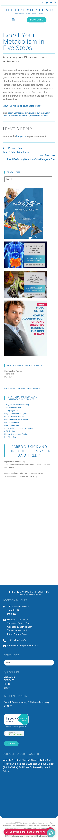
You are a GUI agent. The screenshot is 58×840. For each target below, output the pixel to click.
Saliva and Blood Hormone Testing (18, 428)
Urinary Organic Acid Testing (16, 434)
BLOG (7, 684)
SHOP (7, 687)
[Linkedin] (55, 3)
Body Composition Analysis (15, 413)
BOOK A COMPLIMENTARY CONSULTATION (22, 388)
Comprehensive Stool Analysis (17, 419)
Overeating (35, 116)
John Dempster (14, 57)
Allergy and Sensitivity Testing (16, 405)
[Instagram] (43, 3)
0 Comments (13, 61)
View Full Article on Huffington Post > (22, 106)
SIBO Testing (9, 431)
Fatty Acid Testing (11, 422)
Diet (26, 113)
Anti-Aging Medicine (12, 410)
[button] (13, 20)
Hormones (13, 116)
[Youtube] (51, 3)
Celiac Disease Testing (14, 416)
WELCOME (9, 676)
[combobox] (29, 662)
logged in (21, 136)
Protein (44, 116)
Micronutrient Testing (13, 425)
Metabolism (24, 116)
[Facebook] (47, 3)
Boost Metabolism (16, 113)
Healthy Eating (35, 113)
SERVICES (9, 680)
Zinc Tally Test (10, 437)
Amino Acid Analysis (12, 407)
